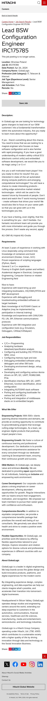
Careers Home (7, 22)
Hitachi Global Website (23, 687)
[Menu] (44, 2)
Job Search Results (23, 22)
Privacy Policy (34, 694)
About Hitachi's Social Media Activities (17, 673)
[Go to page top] (44, 656)
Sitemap (5, 676)
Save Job (23, 103)
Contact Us (6, 680)
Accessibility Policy (13, 694)
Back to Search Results (10, 15)
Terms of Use (24, 694)
